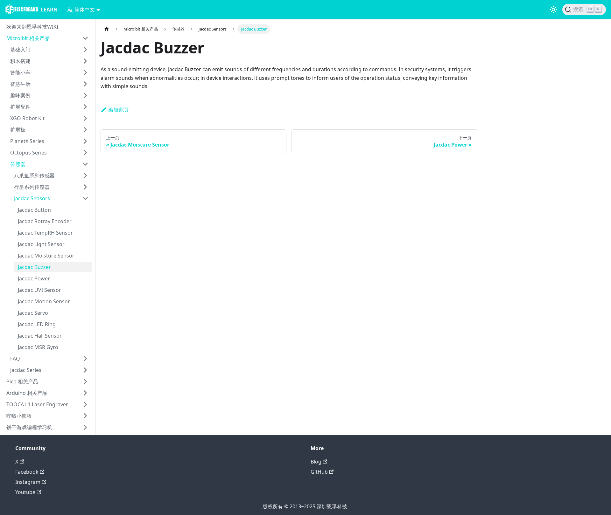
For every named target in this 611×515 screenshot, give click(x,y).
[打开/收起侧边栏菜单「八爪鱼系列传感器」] (85, 175)
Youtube (25, 492)
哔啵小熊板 (19, 415)
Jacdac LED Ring (37, 324)
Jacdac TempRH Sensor (45, 232)
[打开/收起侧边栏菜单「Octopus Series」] (85, 153)
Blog (316, 461)
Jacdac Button (34, 209)
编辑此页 (119, 109)
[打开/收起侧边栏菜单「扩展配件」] (85, 107)
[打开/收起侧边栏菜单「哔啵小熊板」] (85, 416)
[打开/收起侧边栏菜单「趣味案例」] (85, 95)
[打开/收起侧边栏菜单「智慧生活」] (85, 84)
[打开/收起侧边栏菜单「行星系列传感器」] (85, 187)
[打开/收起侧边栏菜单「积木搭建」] (85, 61)
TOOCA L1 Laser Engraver (37, 404)
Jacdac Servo (33, 312)
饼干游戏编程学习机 (29, 427)
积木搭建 (20, 61)
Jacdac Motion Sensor (44, 301)
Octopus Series (28, 152)
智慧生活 (20, 83)
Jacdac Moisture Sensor (46, 255)
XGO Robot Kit (27, 118)
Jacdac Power (34, 278)
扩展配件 (20, 106)
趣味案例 (20, 95)
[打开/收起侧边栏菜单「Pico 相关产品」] (85, 381)
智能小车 (20, 72)
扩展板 (17, 129)
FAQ (15, 358)
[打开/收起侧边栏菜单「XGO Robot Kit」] (85, 118)
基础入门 (20, 49)
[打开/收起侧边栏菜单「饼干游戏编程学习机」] (85, 427)
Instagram (27, 481)
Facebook (27, 471)
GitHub (319, 471)
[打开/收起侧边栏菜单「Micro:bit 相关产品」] (85, 38)
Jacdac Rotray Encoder (45, 221)
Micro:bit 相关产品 (28, 38)
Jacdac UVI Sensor (39, 289)
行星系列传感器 (32, 186)
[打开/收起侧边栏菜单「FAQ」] (85, 359)
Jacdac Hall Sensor (40, 335)
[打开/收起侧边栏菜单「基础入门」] (85, 50)
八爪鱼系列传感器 (34, 175)
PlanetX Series (27, 141)
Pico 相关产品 (22, 381)
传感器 (17, 164)
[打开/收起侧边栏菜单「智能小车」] (85, 72)
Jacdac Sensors (32, 198)
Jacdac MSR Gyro (38, 347)
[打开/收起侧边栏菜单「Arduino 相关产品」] (85, 393)
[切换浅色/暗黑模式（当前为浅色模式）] (553, 9)
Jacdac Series (25, 370)
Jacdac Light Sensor (41, 244)
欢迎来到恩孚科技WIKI (32, 26)
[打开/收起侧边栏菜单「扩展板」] (85, 130)
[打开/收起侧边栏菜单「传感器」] (85, 164)
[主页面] (107, 29)
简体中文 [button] (84, 9)
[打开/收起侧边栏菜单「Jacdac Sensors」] (85, 198)
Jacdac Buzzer (34, 267)
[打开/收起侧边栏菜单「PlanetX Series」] (85, 141)
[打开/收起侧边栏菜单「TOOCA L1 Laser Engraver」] (85, 404)
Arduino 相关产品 (26, 392)
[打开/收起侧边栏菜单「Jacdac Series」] (85, 370)
